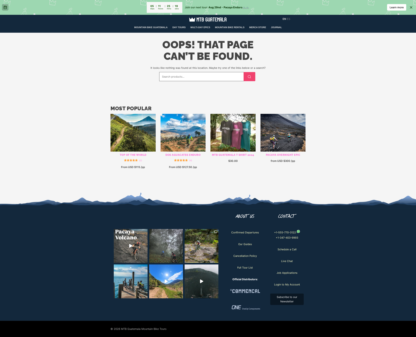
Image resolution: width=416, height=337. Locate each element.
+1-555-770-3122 (285, 232)
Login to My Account (287, 284)
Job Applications (287, 272)
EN (284, 18)
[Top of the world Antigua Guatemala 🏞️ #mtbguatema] (166, 281)
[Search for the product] (249, 76)
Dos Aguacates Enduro (183, 154)
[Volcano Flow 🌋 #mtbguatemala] (201, 281)
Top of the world (133, 154)
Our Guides (245, 244)
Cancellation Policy (245, 255)
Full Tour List (245, 267)
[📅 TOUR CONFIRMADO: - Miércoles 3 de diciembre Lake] (131, 281)
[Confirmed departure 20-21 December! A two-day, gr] (131, 246)
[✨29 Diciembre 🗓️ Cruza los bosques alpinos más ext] (201, 246)
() (140, 160)
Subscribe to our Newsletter (287, 299)
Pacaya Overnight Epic (283, 154)
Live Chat (287, 261)
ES (288, 18)
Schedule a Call (287, 249)
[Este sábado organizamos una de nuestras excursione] (166, 246)
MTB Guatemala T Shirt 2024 (233, 154)
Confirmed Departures (245, 232)
